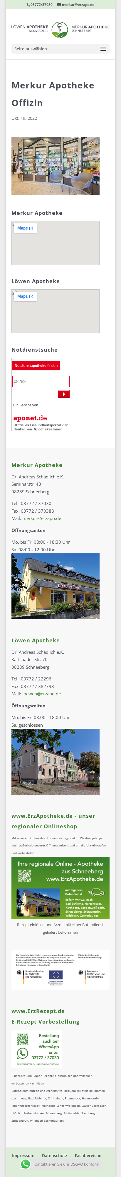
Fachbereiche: (88, 1155)
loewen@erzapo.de (41, 694)
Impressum (23, 1155)
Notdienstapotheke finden (36, 366)
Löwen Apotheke (35, 640)
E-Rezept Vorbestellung (45, 1021)
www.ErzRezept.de (38, 1011)
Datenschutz (54, 1155)
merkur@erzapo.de (41, 518)
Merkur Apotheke (37, 464)
